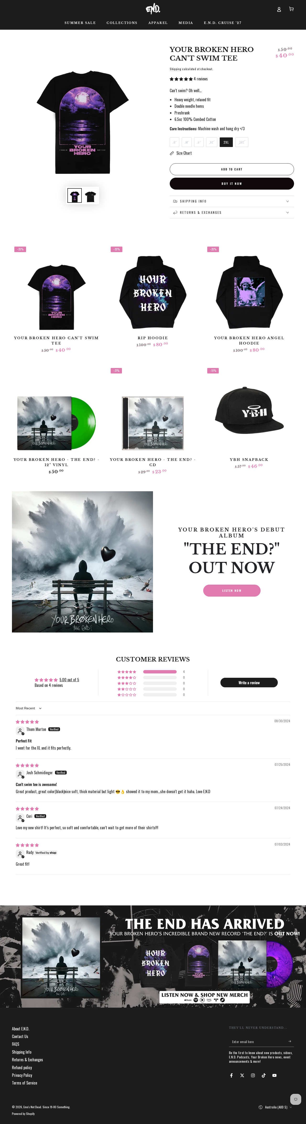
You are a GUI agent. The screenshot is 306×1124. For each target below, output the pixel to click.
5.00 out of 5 (69, 680)
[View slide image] (153, 956)
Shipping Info (21, 1052)
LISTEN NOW (231, 590)
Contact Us (20, 1036)
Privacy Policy (22, 1075)
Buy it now (232, 183)
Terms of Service (24, 1083)
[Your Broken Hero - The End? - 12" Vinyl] (56, 410)
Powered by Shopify (23, 1114)
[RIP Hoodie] (152, 288)
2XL (228, 143)
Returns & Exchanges (27, 1059)
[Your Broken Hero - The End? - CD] (152, 410)
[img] (27, 721)
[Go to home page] (153, 9)
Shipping (175, 69)
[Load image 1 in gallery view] (74, 195)
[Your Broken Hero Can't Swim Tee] (56, 288)
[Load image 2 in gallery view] (90, 195)
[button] (182, 79)
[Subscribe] (291, 1041)
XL (213, 143)
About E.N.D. (20, 1029)
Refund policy (22, 1067)
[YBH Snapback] (249, 410)
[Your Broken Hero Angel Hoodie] (249, 288)
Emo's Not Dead (32, 1107)
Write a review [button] (249, 682)
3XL (243, 143)
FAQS (15, 1044)
